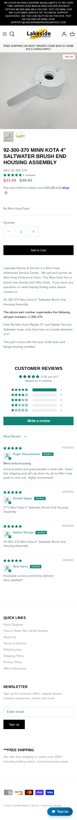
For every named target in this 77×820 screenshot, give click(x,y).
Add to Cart (38, 250)
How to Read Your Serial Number (25, 630)
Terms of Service (14, 643)
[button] (13, 175)
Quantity (9, 222)
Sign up (14, 724)
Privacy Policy (12, 662)
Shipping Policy (13, 656)
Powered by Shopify (51, 805)
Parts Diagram (13, 624)
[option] (38, 90)
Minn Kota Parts (18, 208)
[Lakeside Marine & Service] (38, 34)
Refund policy (12, 649)
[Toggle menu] (4, 34)
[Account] (63, 34)
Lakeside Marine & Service (25, 805)
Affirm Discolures (14, 668)
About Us (9, 637)
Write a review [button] (38, 421)
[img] (12, 448)
